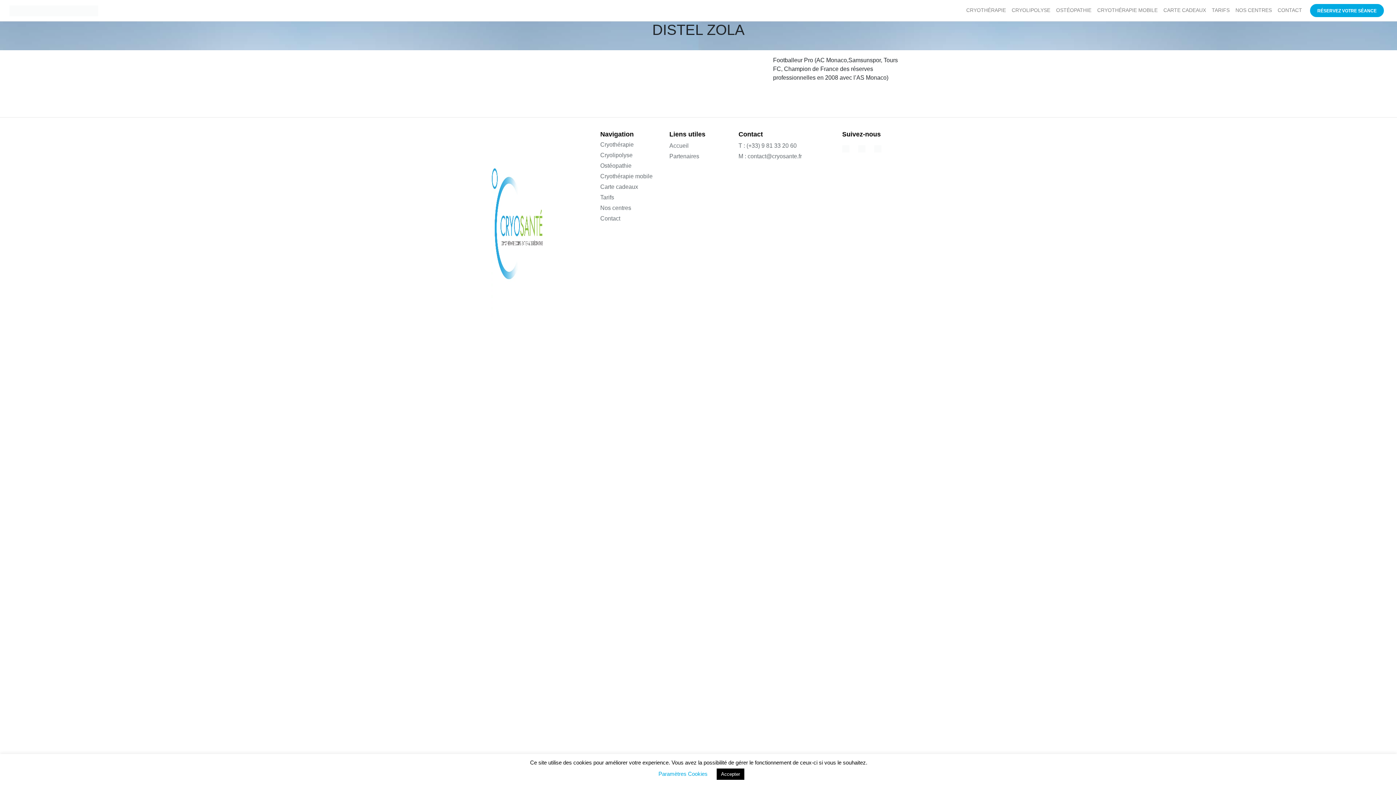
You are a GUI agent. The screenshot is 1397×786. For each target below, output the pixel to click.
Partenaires (684, 156)
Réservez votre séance (1347, 10)
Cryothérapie (617, 145)
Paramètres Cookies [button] (683, 774)
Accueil (679, 146)
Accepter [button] (730, 774)
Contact (610, 218)
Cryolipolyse (616, 155)
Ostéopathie (616, 166)
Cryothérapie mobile (626, 176)
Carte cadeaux (619, 187)
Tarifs (607, 197)
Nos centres (615, 208)
